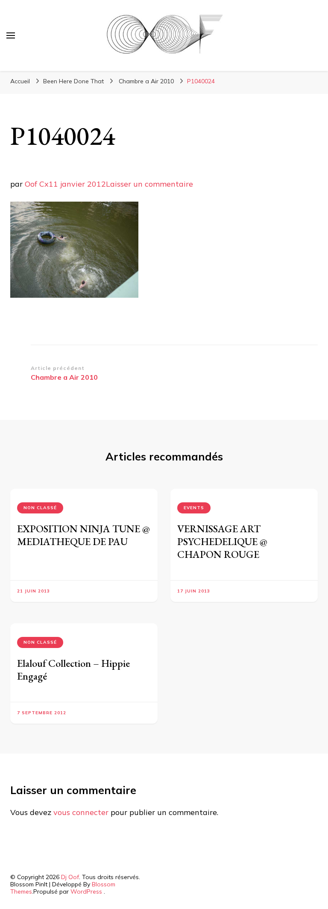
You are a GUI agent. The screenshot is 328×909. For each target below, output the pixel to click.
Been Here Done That (73, 81)
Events (194, 507)
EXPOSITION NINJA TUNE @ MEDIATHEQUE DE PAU (83, 535)
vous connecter (80, 812)
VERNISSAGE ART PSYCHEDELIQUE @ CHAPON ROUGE (222, 541)
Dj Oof (70, 877)
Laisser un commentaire (149, 184)
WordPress (86, 891)
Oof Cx (37, 184)
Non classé (40, 507)
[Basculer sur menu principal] (10, 35)
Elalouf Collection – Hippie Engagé (73, 670)
